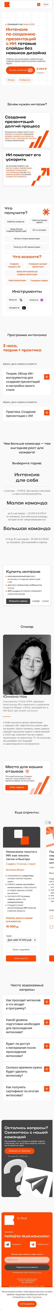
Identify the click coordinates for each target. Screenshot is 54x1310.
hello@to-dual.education (27, 1236)
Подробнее (37, 1297)
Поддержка (16, 1244)
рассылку (39, 1272)
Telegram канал (43, 1244)
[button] (20, 70)
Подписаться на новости (27, 1267)
